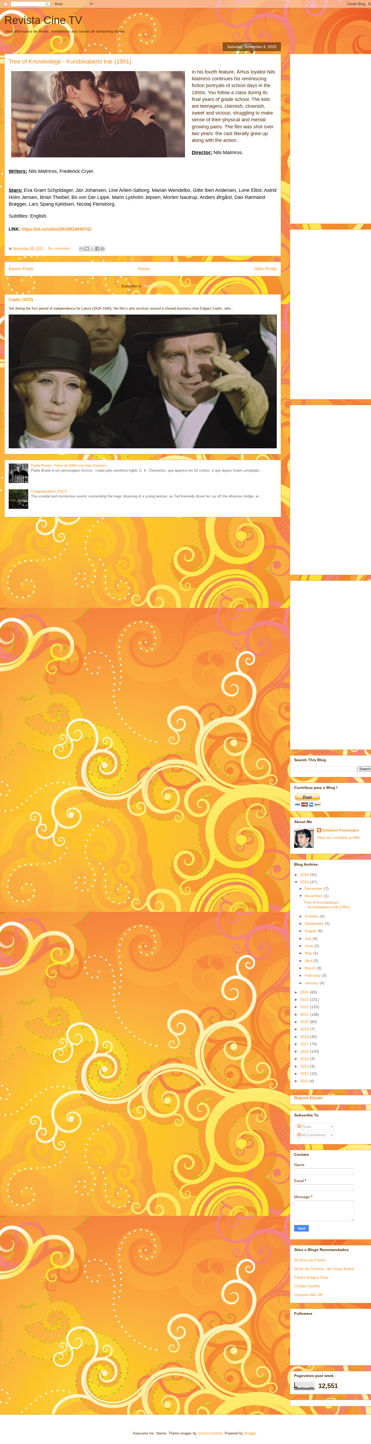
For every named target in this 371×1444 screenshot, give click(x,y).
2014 (305, 1058)
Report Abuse (308, 1097)
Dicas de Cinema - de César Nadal (324, 1269)
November (314, 896)
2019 (305, 1029)
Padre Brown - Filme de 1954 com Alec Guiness (68, 466)
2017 (305, 1044)
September (315, 923)
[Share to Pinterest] (102, 248)
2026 (305, 874)
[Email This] (81, 248)
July (309, 938)
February (313, 975)
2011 (304, 1081)
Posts (306, 1126)
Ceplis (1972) (21, 299)
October (312, 916)
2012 (305, 1073)
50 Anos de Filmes (310, 1260)
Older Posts (265, 268)
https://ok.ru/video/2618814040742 (56, 229)
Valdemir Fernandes (340, 830)
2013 (305, 1066)
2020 (305, 1022)
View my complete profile (338, 837)
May (309, 953)
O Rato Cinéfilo (307, 1286)
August (311, 931)
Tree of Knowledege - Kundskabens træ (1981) (70, 61)
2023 (305, 999)
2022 (305, 1007)
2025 (305, 882)
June (309, 946)
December (314, 888)
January (312, 983)
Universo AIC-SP (308, 1295)
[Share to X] (92, 248)
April (309, 961)
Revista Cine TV (43, 20)
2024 (305, 992)
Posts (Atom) (153, 286)
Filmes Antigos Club (311, 1277)
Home (144, 268)
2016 (305, 1051)
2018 (305, 1036)
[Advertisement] (332, 137)
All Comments (313, 1135)
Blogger (250, 1433)
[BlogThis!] (87, 248)
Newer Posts (21, 268)
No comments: (60, 248)
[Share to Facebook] (97, 248)
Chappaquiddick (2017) (49, 491)
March (311, 968)
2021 (305, 1014)
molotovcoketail (210, 1433)
